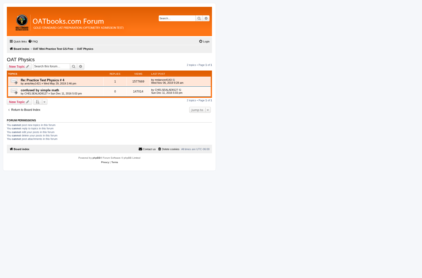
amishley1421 (32, 83)
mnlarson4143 (163, 79)
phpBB (96, 157)
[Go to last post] (174, 79)
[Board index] (96, 21)
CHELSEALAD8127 (36, 93)
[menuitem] (33, 41)
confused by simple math (40, 90)
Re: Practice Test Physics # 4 (42, 80)
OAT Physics (21, 59)
